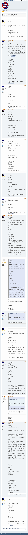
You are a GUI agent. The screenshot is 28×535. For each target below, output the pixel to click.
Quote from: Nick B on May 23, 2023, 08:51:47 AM (14, 313)
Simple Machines (6, 533)
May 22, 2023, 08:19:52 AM (10, 40)
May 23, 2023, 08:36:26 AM (10, 215)
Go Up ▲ (26, 533)
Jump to (17, 529)
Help (20, 533)
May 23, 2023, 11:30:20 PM (10, 396)
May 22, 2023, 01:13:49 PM (10, 109)
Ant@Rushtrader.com (13, 55)
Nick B (4, 396)
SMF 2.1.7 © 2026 (2, 533)
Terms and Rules (23, 533)
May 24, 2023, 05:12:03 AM (10, 422)
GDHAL (4, 19)
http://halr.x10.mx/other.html (11, 38)
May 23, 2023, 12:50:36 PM (10, 361)
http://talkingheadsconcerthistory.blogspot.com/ (13, 192)
